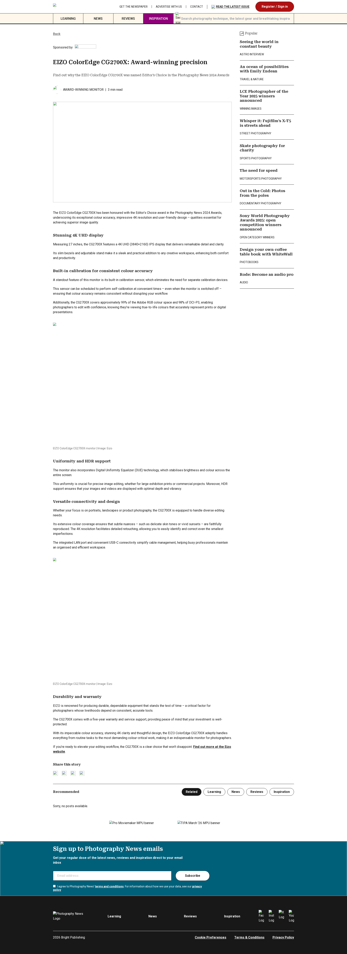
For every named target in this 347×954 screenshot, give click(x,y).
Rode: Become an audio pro (266, 274)
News (98, 19)
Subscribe (192, 876)
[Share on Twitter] (55, 773)
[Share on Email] (73, 773)
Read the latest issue (232, 6)
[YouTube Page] (291, 916)
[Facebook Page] (261, 916)
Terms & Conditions (249, 937)
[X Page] (281, 916)
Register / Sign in (275, 6)
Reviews (128, 19)
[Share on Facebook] (64, 773)
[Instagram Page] (271, 916)
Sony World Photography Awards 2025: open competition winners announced (265, 223)
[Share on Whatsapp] (82, 773)
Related (191, 792)
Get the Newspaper (133, 6)
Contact (196, 6)
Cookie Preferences (210, 937)
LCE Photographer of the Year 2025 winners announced (264, 96)
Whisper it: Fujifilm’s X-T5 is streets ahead (265, 123)
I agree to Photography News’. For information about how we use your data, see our (127, 888)
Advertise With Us (169, 6)
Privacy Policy (283, 937)
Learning (68, 19)
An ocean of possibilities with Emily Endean (264, 69)
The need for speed (259, 170)
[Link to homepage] (77, 6)
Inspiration (158, 19)
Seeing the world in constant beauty (259, 44)
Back (56, 34)
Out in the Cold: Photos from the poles (262, 193)
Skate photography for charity (262, 148)
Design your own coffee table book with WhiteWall (266, 251)
